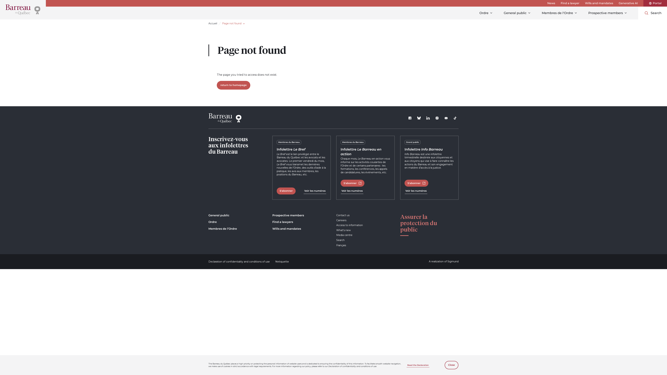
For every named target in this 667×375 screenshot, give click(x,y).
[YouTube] (446, 118)
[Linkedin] (428, 118)
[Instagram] (437, 118)
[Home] (23, 10)
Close (451, 364)
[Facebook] (409, 118)
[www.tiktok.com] (455, 118)
